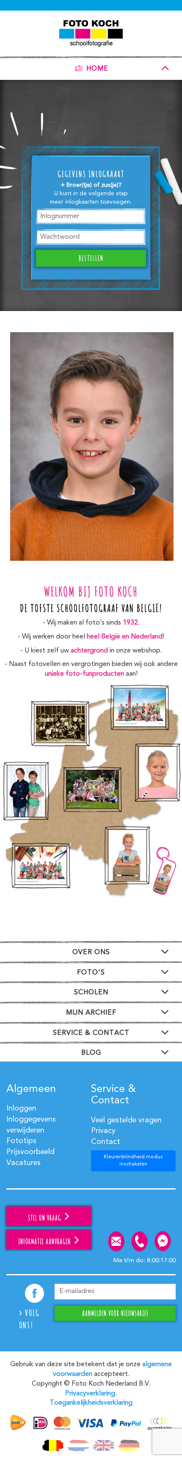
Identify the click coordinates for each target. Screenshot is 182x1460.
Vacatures (23, 1163)
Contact (105, 1142)
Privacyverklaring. (91, 1393)
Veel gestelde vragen (126, 1120)
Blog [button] (91, 1053)
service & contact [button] (91, 1033)
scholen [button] (91, 992)
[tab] (91, 67)
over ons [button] (91, 952)
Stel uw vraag (45, 1218)
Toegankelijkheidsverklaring (91, 1403)
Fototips (21, 1141)
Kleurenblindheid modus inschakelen (133, 1160)
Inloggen (21, 1108)
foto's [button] (91, 972)
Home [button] (97, 69)
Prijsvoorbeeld (30, 1152)
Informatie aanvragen (45, 1241)
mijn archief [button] (91, 1013)
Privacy (103, 1131)
